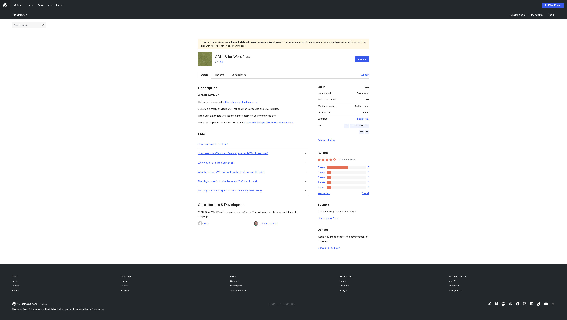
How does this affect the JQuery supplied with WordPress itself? (233, 153)
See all (365, 193)
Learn (233, 276)
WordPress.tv (238, 290)
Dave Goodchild (268, 223)
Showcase (126, 276)
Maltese (43, 304)
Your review (324, 193)
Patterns (125, 290)
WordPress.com (458, 276)
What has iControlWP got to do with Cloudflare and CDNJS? (231, 172)
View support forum (328, 218)
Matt (452, 281)
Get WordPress (553, 5)
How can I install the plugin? (213, 144)
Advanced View (326, 140)
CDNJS (354, 125)
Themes (125, 281)
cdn (346, 125)
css (361, 131)
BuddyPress (456, 290)
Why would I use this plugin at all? (216, 162)
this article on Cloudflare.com (241, 102)
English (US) (363, 118)
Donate (344, 285)
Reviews (219, 74)
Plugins (124, 285)
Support (365, 74)
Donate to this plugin (329, 247)
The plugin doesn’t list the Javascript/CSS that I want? (227, 181)
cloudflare (363, 125)
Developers (236, 285)
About (15, 276)
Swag (344, 290)
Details (204, 74)
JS (367, 131)
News (14, 281)
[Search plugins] (43, 25)
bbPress (454, 285)
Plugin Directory (19, 15)
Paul (221, 61)
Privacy (15, 290)
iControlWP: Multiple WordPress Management (268, 122)
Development (238, 74)
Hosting (15, 285)
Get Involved (346, 276)
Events (343, 281)
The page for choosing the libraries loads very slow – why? (230, 190)
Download (362, 59)
